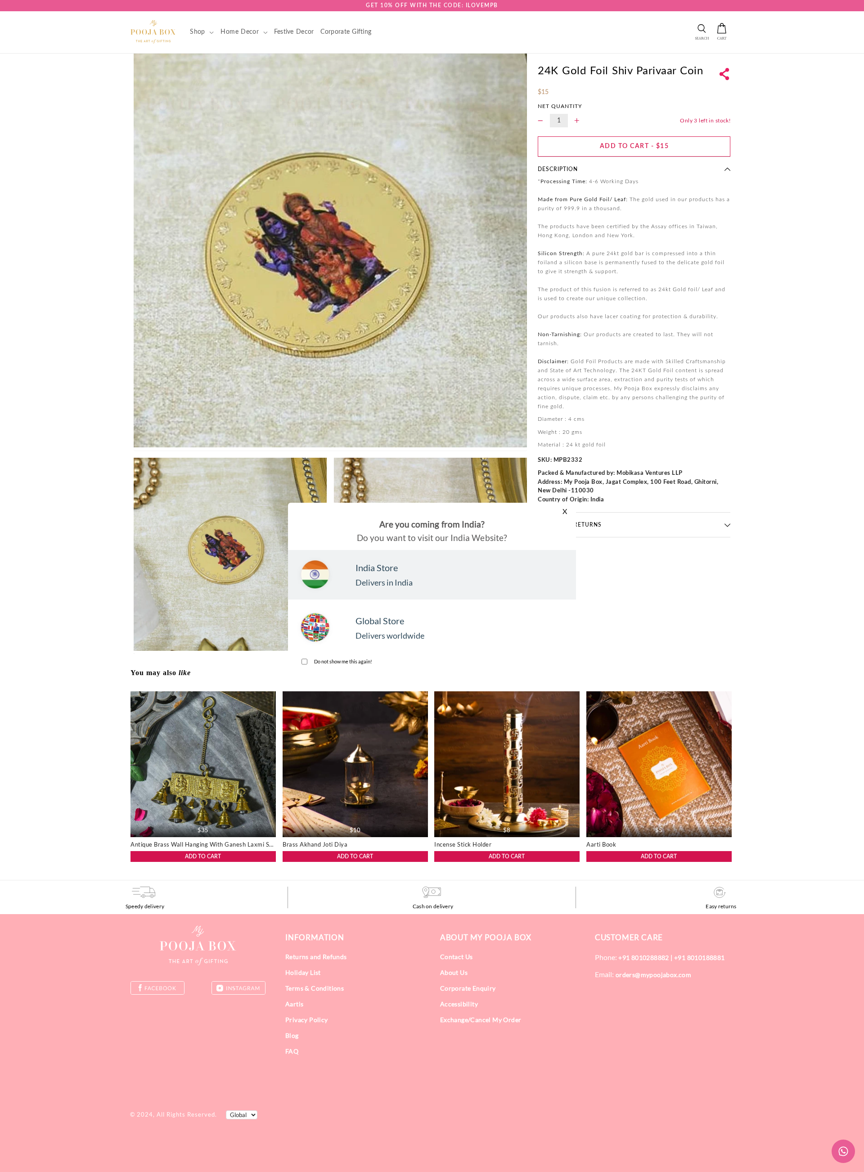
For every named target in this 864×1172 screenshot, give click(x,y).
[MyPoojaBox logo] (153, 31)
